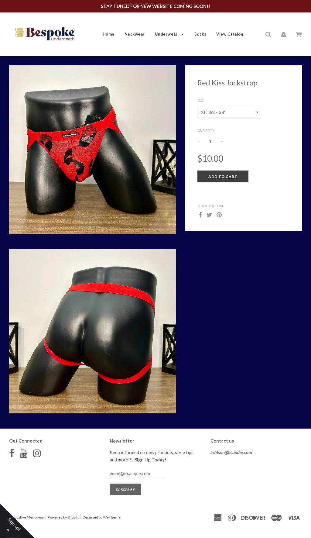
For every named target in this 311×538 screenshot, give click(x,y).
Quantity (205, 130)
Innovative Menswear (26, 517)
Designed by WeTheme (102, 517)
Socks (200, 34)
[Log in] (283, 33)
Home (108, 34)
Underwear (167, 34)
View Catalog (229, 34)
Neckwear (135, 34)
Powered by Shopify (63, 517)
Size (200, 100)
